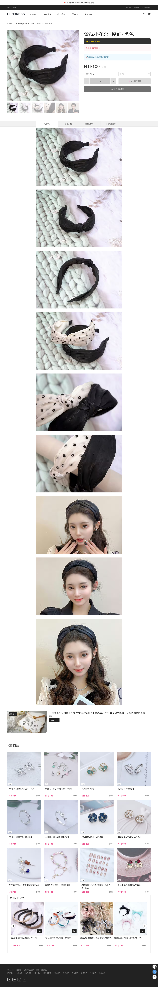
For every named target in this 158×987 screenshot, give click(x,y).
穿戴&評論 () (111, 123)
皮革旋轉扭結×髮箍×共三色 (24, 937)
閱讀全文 (54, 720)
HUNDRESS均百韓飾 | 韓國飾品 (18, 24)
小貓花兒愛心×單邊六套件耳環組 (58, 788)
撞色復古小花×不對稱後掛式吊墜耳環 (24, 884)
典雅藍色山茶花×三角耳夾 (92, 836)
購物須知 (37, 973)
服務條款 (28, 973)
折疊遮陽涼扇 (94, 41)
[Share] (155, 972)
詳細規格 (68, 123)
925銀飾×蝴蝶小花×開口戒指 (20, 836)
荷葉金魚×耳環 (87, 788)
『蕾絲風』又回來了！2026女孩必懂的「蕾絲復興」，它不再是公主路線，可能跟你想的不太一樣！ (98, 714)
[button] (11, 65)
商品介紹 (47, 123)
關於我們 (84, 973)
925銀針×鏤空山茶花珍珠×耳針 (21, 788)
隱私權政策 (47, 973)
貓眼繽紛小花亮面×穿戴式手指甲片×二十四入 (96, 886)
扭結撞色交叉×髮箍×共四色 (58, 937)
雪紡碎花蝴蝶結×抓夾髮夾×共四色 (95, 937)
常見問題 (93, 973)
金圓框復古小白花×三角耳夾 (129, 836)
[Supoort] (155, 967)
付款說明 (57, 973)
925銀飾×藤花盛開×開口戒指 (57, 836)
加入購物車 (118, 89)
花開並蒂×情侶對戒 (126, 788)
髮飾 (32, 24)
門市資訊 (10, 973)
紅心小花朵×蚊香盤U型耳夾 (129, 884)
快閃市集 (19, 973)
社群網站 (102, 973)
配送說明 (66, 973)
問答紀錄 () (90, 123)
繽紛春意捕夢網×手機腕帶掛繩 (57, 884)
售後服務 (75, 973)
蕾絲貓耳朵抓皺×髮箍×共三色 (127, 937)
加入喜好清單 (135, 81)
